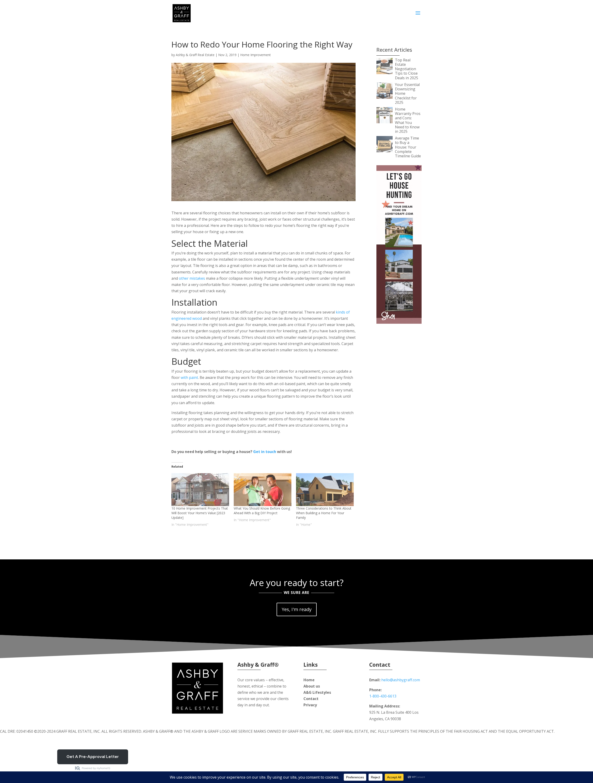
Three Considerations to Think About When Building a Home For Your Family (323, 513)
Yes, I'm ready (297, 609)
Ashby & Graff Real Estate (195, 55)
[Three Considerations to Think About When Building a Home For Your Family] (325, 489)
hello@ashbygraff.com (400, 679)
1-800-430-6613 (382, 696)
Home (309, 679)
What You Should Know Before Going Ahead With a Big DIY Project (262, 510)
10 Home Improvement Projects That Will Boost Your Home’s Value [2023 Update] (199, 513)
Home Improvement (255, 55)
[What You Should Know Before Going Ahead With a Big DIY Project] (262, 489)
